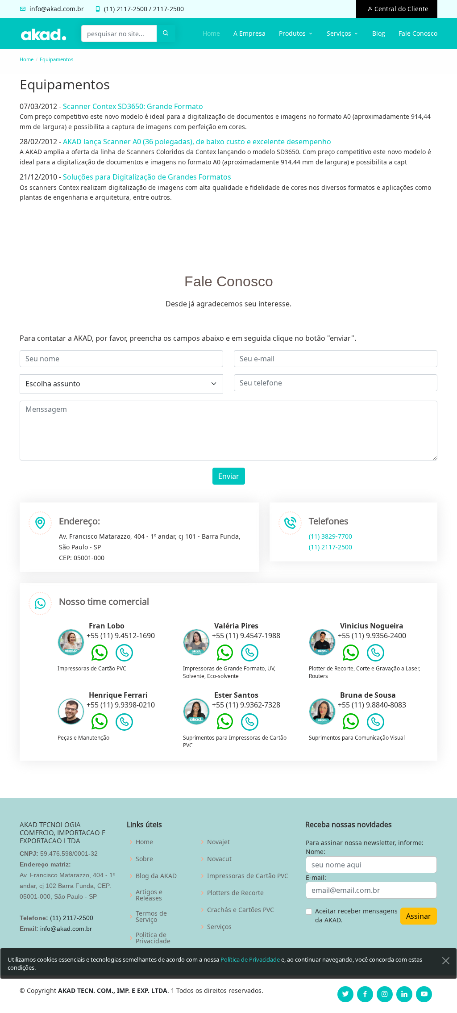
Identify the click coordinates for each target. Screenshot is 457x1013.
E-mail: (316, 877)
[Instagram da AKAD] (385, 994)
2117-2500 (131, 8)
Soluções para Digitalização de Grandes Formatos (147, 177)
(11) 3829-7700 (330, 536)
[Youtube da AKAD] (424, 994)
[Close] (446, 960)
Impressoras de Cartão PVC (247, 876)
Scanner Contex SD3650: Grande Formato (133, 106)
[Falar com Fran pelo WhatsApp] (99, 659)
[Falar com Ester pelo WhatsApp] (225, 728)
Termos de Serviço (151, 916)
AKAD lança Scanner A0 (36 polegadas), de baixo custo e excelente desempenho (197, 142)
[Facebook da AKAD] (365, 994)
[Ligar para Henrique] (124, 724)
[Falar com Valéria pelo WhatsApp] (225, 659)
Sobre (144, 859)
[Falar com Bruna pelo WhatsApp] (350, 728)
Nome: (315, 851)
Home (211, 33)
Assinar (418, 916)
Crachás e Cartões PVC (240, 910)
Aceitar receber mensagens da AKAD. (356, 915)
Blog (378, 33)
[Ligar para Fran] (124, 655)
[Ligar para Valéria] (249, 655)
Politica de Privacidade (153, 938)
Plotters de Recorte (235, 893)
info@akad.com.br (56, 8)
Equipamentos (56, 59)
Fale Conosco (418, 33)
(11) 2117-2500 (330, 547)
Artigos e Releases (149, 895)
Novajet (218, 842)
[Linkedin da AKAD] (404, 994)
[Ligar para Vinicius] (375, 655)
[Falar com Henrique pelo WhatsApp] (99, 728)
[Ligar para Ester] (249, 724)
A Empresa (249, 33)
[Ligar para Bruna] (375, 724)
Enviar (228, 476)
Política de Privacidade (250, 959)
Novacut (219, 859)
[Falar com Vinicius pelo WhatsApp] (350, 659)
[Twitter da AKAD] (345, 994)
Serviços (219, 927)
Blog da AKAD (156, 876)
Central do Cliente (400, 8)
